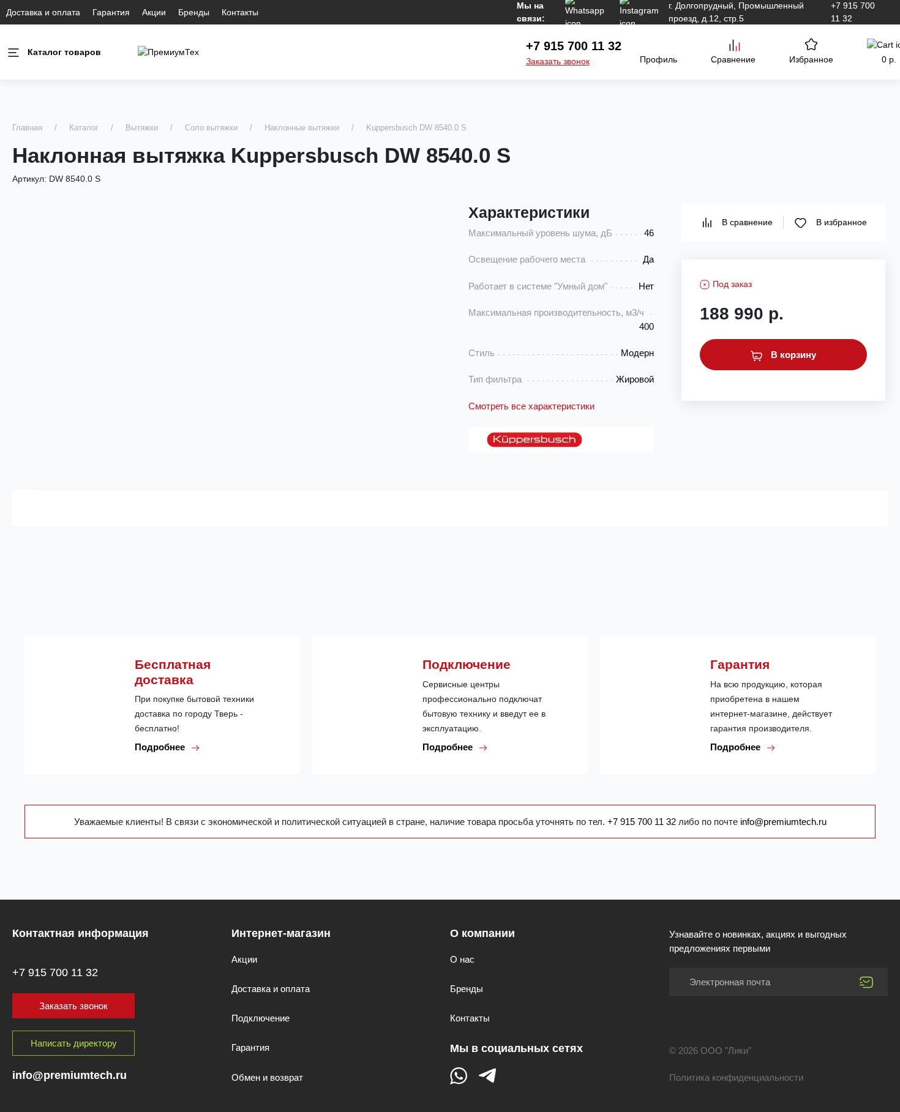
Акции (154, 12)
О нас (462, 959)
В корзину (792, 354)
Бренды (193, 12)
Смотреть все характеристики (531, 406)
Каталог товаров (64, 52)
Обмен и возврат (267, 1077)
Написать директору (74, 1043)
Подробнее (161, 747)
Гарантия (111, 12)
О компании (482, 933)
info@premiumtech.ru (783, 821)
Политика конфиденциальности (736, 1077)
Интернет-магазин (281, 933)
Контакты (240, 12)
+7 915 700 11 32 (573, 46)
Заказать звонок (558, 61)
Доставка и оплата (43, 12)
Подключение (260, 1018)
